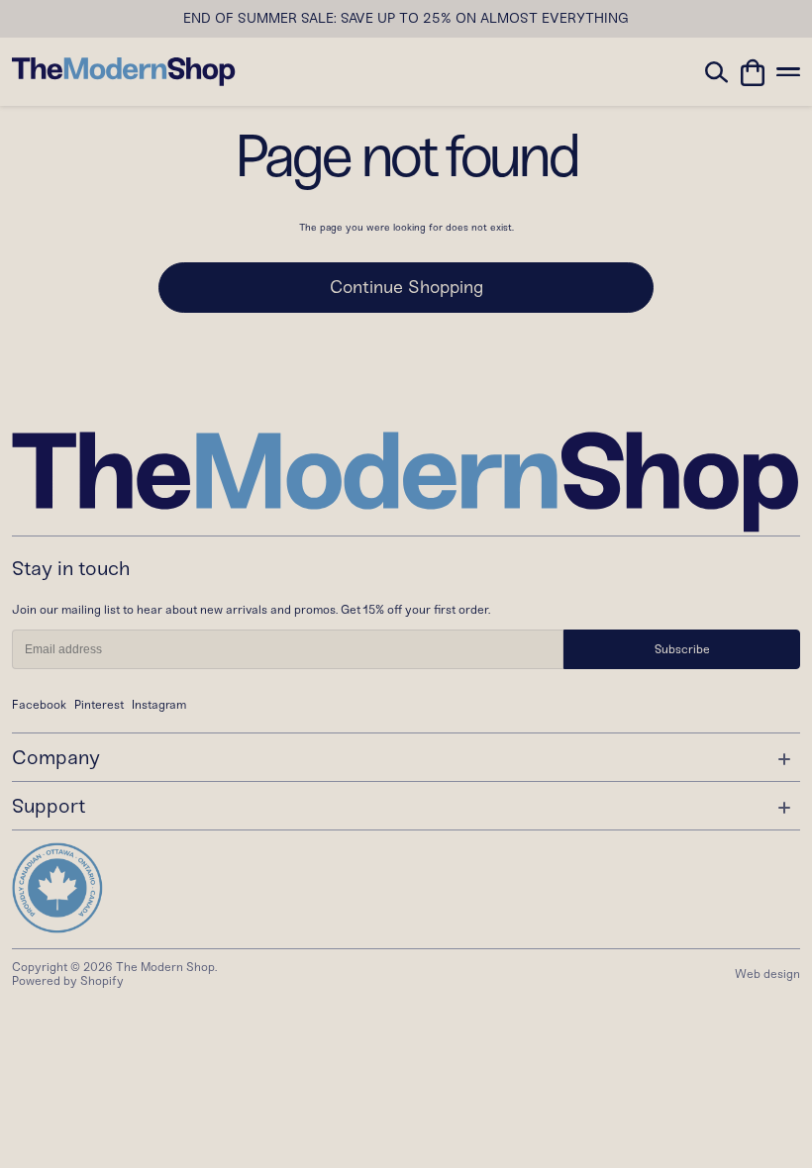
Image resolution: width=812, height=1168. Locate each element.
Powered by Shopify (68, 981)
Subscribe (682, 649)
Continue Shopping (406, 287)
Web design (767, 974)
